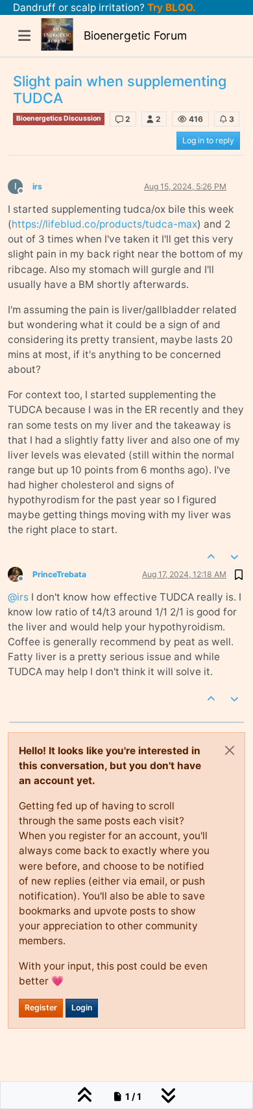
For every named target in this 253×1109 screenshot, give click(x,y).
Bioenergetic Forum (135, 35)
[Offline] (20, 573)
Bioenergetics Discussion (58, 118)
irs (37, 186)
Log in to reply (208, 140)
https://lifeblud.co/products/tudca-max (104, 224)
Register (41, 1007)
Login (81, 1007)
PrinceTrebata (59, 574)
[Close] (230, 750)
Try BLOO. (170, 7)
